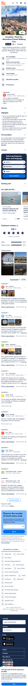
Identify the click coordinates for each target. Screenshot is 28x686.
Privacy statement (5, 542)
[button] (17, 44)
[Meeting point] (25, 183)
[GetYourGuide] (3, 3)
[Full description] (25, 135)
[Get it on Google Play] (8, 638)
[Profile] (25, 3)
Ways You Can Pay (7, 660)
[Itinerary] (25, 108)
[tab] (11, 549)
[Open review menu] (25, 287)
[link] (11, 206)
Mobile (4, 635)
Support (4, 649)
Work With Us (6, 657)
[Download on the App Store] (8, 644)
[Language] (21, 3)
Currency (5, 626)
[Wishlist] (17, 3)
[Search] (13, 3)
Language (5, 618)
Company (5, 653)
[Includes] (25, 150)
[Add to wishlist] (19, 193)
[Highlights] (25, 113)
